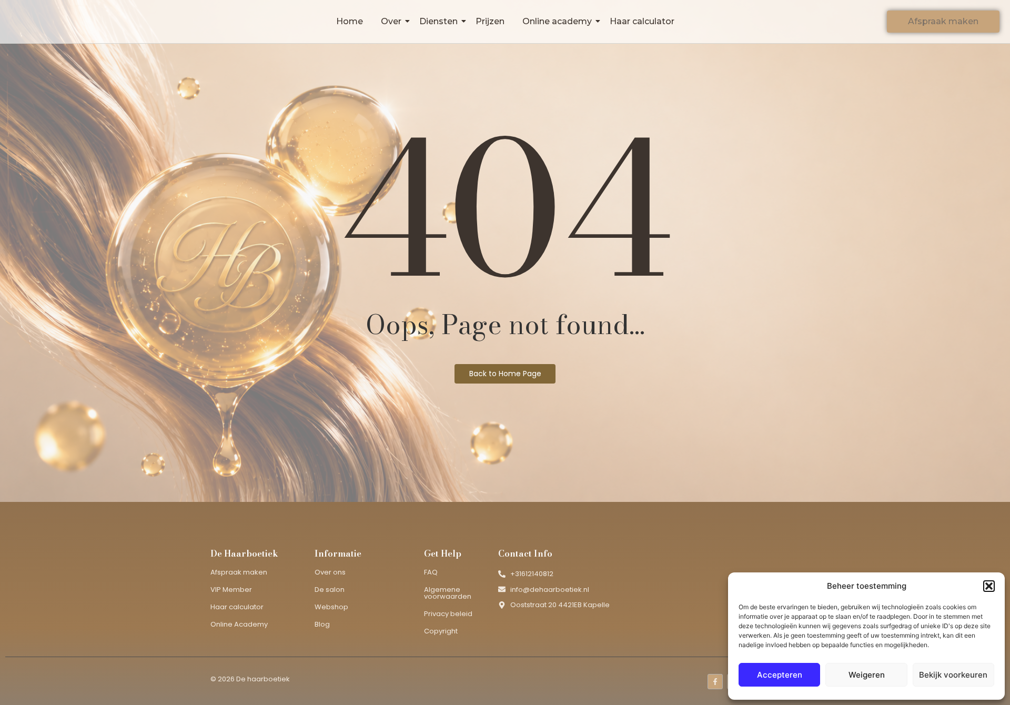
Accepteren (779, 675)
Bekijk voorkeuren (953, 675)
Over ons (330, 572)
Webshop (331, 607)
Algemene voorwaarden (447, 593)
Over (391, 21)
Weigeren (867, 675)
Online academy (557, 21)
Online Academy (239, 624)
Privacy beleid (448, 614)
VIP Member (231, 590)
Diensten (438, 21)
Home (349, 21)
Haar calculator (642, 21)
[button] (989, 586)
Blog (322, 624)
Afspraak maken (238, 572)
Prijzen (490, 21)
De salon (330, 590)
